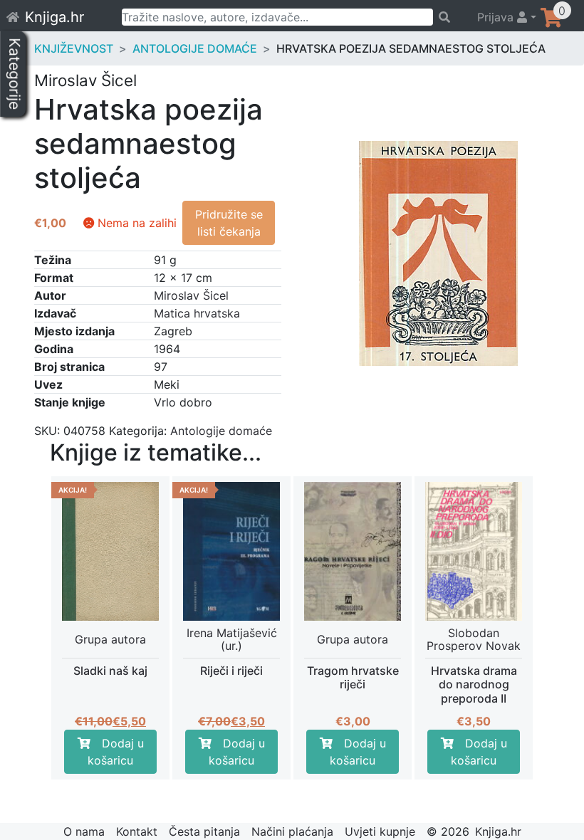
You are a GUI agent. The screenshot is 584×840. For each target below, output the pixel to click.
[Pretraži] (448, 17)
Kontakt (136, 831)
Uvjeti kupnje (380, 831)
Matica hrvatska (197, 313)
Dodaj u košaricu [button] (116, 751)
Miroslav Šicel (191, 295)
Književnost (73, 48)
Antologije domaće (194, 48)
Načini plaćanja (292, 831)
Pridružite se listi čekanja (229, 222)
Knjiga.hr (54, 17)
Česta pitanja (204, 831)
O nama (84, 831)
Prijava (497, 17)
